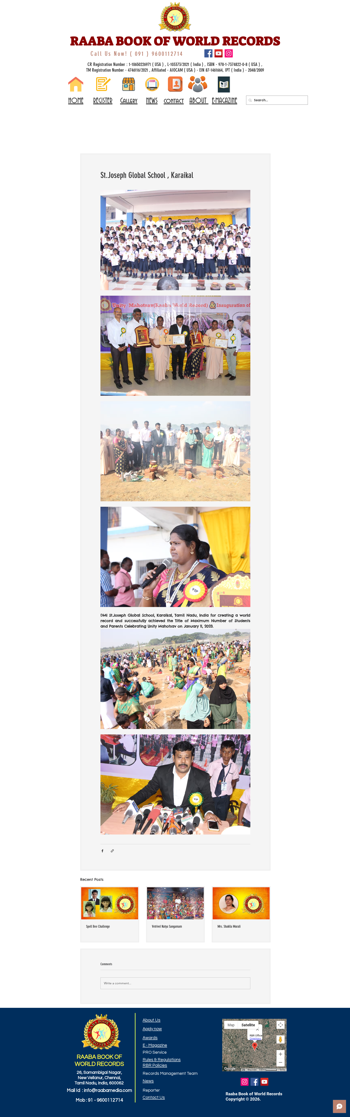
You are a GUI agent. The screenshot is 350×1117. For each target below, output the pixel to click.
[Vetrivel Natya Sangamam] (175, 903)
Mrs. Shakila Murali (229, 926)
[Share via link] (112, 851)
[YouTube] (218, 53)
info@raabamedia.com (108, 1090)
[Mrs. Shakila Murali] (241, 903)
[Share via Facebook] (102, 851)
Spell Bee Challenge (98, 926)
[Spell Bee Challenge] (109, 903)
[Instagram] (229, 53)
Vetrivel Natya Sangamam (167, 926)
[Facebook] (208, 53)
